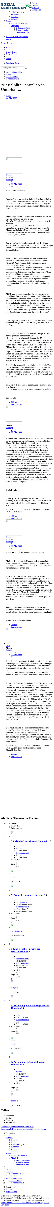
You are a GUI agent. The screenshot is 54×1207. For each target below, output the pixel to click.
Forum (8, 59)
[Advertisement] (27, 128)
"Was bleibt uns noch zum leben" (28, 895)
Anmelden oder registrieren (17, 37)
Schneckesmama (22, 959)
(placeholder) (16, 1174)
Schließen (5, 1205)
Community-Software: (17, 1127)
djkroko (19, 1072)
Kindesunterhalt (22, 853)
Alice (18, 1015)
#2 (12, 434)
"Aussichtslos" (22, 902)
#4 (12, 657)
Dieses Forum (11, 54)
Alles (8, 47)
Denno (8, 96)
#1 (12, 186)
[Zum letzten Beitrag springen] (13, 873)
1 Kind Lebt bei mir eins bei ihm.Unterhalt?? (25, 950)
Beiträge (9, 179)
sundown (14, 1101)
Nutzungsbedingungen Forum (34, 1129)
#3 (12, 548)
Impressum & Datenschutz (11, 1129)
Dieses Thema (6, 43)
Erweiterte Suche (13, 63)
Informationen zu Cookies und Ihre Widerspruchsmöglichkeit (25, 1202)
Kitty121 (14, 988)
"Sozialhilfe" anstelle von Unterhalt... (30, 841)
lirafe (8, 512)
